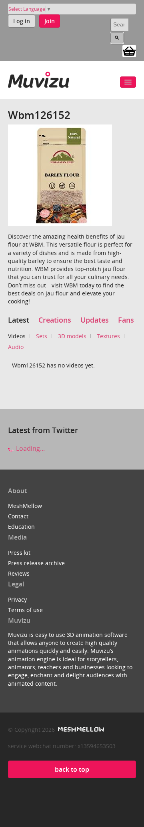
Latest (18, 320)
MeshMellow (25, 506)
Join (49, 21)
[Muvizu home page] (38, 78)
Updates (94, 320)
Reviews (19, 573)
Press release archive (36, 563)
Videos (17, 336)
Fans (126, 320)
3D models (72, 336)
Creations (54, 320)
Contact (18, 516)
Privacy (17, 599)
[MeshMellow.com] (80, 729)
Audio (16, 347)
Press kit (19, 552)
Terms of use (25, 610)
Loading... (29, 448)
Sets (41, 336)
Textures (108, 336)
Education (21, 526)
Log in (21, 21)
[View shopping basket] (129, 50)
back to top (72, 769)
